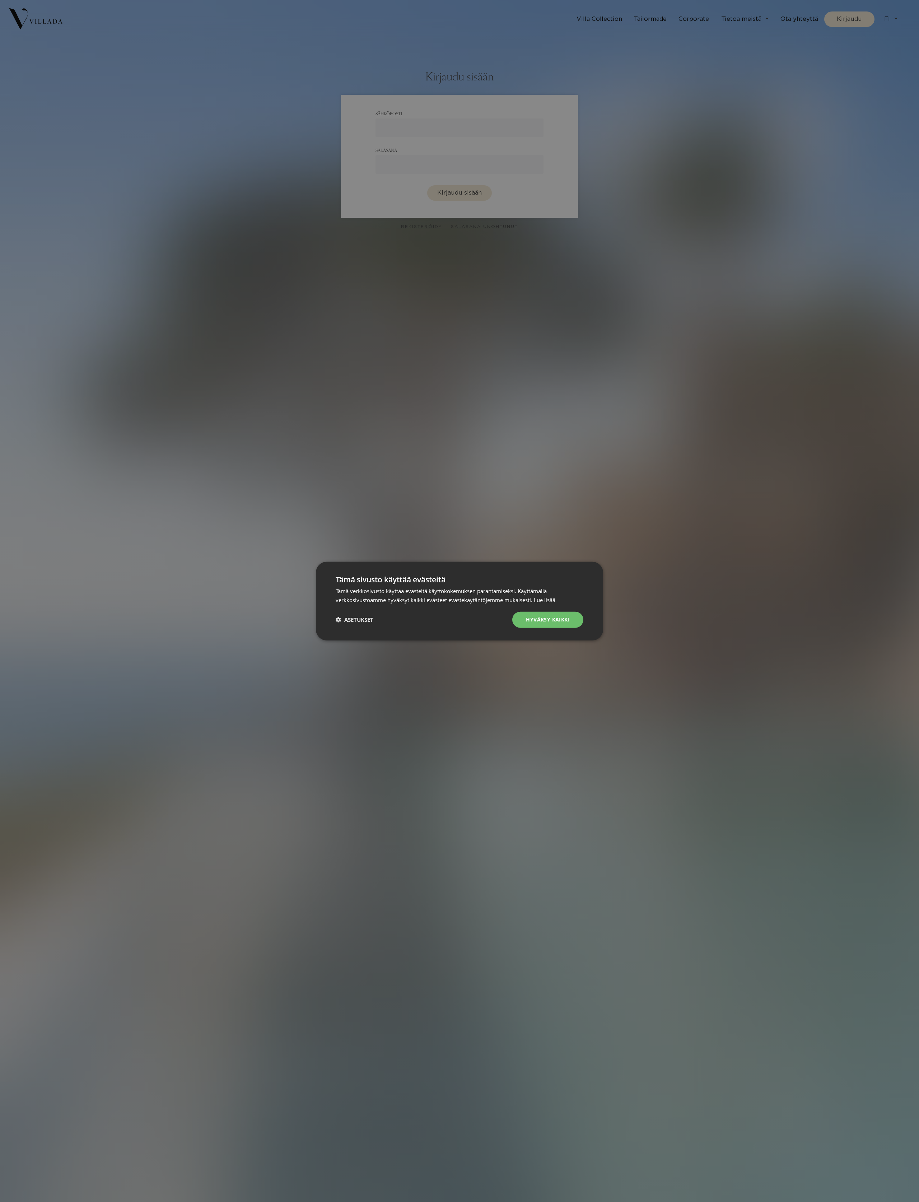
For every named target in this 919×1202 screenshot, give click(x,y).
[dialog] (459, 601)
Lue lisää (544, 600)
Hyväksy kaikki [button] (548, 619)
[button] (354, 619)
